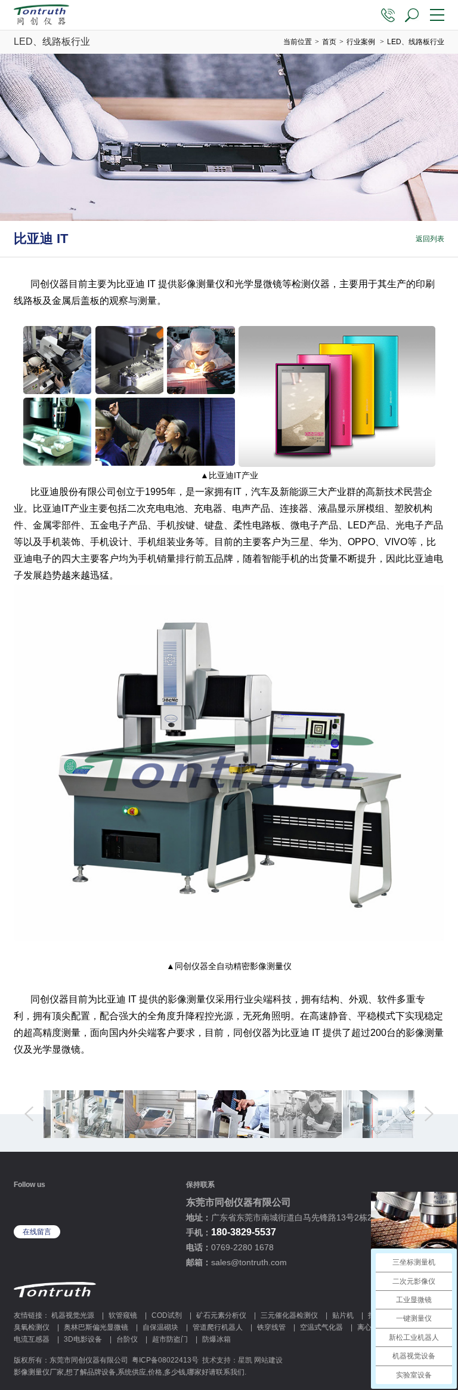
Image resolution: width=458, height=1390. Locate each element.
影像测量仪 (201, 284)
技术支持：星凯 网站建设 (242, 1360)
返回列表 (430, 239)
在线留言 (37, 1232)
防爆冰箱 (216, 1339)
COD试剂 (166, 1315)
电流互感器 (31, 1339)
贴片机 (343, 1315)
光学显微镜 (258, 284)
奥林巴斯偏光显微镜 (96, 1327)
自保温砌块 (160, 1327)
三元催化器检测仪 (289, 1315)
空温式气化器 (321, 1327)
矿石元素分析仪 (221, 1315)
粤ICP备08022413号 (165, 1360)
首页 (329, 42)
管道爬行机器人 (218, 1327)
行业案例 (360, 42)
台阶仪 (127, 1339)
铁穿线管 (271, 1327)
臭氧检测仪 (31, 1327)
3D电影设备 (83, 1339)
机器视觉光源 (72, 1315)
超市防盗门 (170, 1339)
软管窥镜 (123, 1315)
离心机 (368, 1327)
